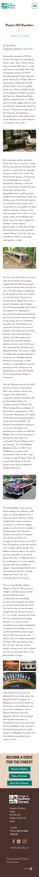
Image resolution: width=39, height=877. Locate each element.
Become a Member (19, 768)
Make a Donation (19, 775)
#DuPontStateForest (19, 847)
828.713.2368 (22, 830)
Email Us (14, 834)
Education (24, 36)
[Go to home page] (8, 5)
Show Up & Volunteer (19, 782)
